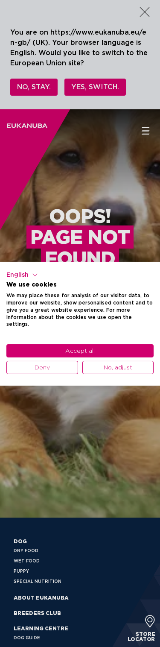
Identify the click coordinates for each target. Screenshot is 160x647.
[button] (22, 274)
